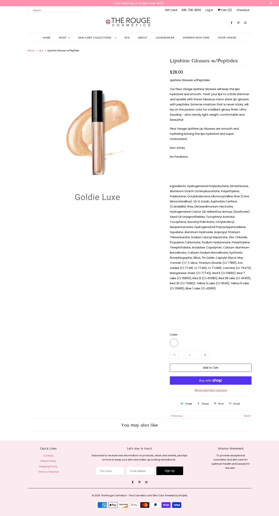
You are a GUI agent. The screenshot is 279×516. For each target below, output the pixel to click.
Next (247, 416)
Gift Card (171, 10)
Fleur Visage (227, 37)
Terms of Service (48, 472)
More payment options (211, 390)
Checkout (243, 10)
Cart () (226, 10)
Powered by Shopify (176, 495)
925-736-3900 (191, 10)
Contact (48, 455)
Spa (127, 37)
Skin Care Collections (95, 37)
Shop (63, 37)
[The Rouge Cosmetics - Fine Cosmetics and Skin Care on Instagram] (245, 23)
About (142, 37)
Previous (177, 416)
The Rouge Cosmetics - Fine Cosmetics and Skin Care (132, 495)
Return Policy (48, 461)
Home (47, 37)
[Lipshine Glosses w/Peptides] (96, 138)
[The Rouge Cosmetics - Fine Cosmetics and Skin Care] (139, 23)
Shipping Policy (48, 466)
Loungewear (165, 37)
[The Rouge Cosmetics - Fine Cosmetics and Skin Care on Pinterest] (238, 23)
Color (173, 335)
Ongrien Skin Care (196, 37)
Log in (209, 10)
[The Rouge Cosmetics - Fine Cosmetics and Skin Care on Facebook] (231, 23)
